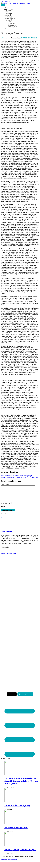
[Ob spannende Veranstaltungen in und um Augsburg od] (20, 656)
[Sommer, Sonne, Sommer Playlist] (11, 845)
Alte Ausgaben (12, 26)
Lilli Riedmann (5, 38)
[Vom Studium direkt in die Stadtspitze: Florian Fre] (20, 565)
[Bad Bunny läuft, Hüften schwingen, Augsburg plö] (20, 580)
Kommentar (5, 484)
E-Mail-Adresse (6, 503)
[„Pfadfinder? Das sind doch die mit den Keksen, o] (20, 641)
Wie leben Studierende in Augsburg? (16, 476)
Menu (2, 5)
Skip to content (5, 1)
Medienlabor (12, 25)
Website (3, 506)
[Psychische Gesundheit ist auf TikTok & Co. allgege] (20, 670)
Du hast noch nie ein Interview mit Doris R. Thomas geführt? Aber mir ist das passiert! (21, 781)
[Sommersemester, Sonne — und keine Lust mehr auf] (20, 609)
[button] (5, 29)
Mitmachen (11, 23)
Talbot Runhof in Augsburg (17, 805)
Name (3, 500)
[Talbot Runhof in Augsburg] (11, 801)
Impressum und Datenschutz (9, 859)
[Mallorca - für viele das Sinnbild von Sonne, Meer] (20, 685)
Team (9, 22)
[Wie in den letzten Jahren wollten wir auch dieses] (20, 624)
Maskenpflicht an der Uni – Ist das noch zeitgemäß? (19, 477)
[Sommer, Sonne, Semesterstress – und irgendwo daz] (20, 595)
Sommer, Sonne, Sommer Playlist (20, 849)
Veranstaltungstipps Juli (16, 827)
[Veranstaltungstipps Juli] (11, 823)
